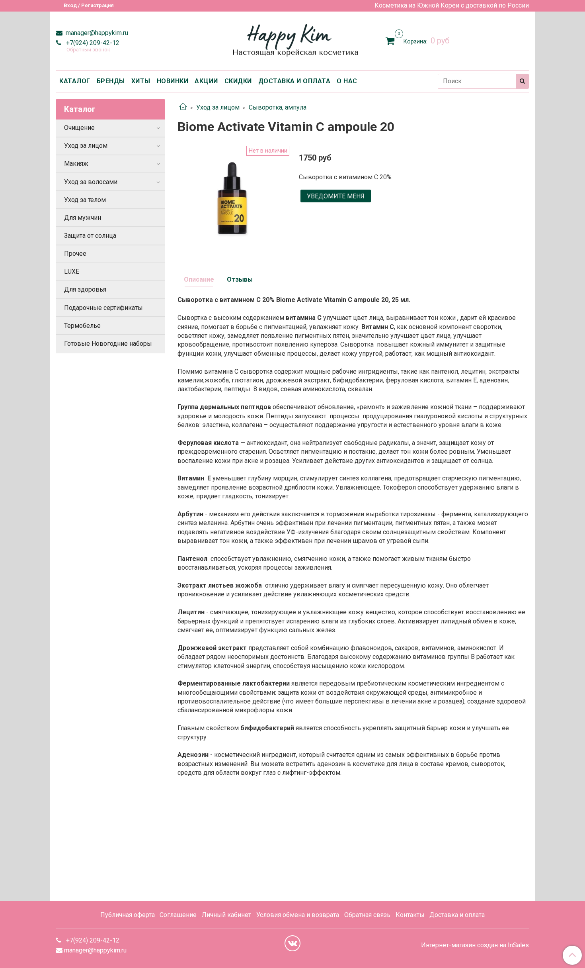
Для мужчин (82, 217)
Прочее (75, 253)
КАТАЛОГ (74, 81)
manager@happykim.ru (96, 33)
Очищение (79, 127)
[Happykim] (292, 39)
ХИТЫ (140, 81)
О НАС (347, 81)
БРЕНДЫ (111, 81)
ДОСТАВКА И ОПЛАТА (294, 81)
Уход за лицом (218, 107)
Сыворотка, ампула (277, 107)
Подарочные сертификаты (103, 308)
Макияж (76, 163)
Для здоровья (85, 289)
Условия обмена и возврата (297, 915)
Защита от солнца (90, 235)
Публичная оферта (127, 915)
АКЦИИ (206, 81)
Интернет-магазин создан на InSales (475, 945)
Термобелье (82, 325)
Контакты (410, 915)
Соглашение (178, 915)
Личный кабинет (226, 915)
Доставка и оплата (457, 915)
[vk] (292, 943)
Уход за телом (85, 200)
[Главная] (183, 107)
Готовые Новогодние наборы (108, 343)
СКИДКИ (238, 81)
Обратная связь (367, 915)
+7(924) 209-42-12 (91, 43)
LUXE (71, 271)
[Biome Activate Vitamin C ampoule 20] (231, 199)
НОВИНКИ (173, 81)
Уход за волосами (90, 182)
